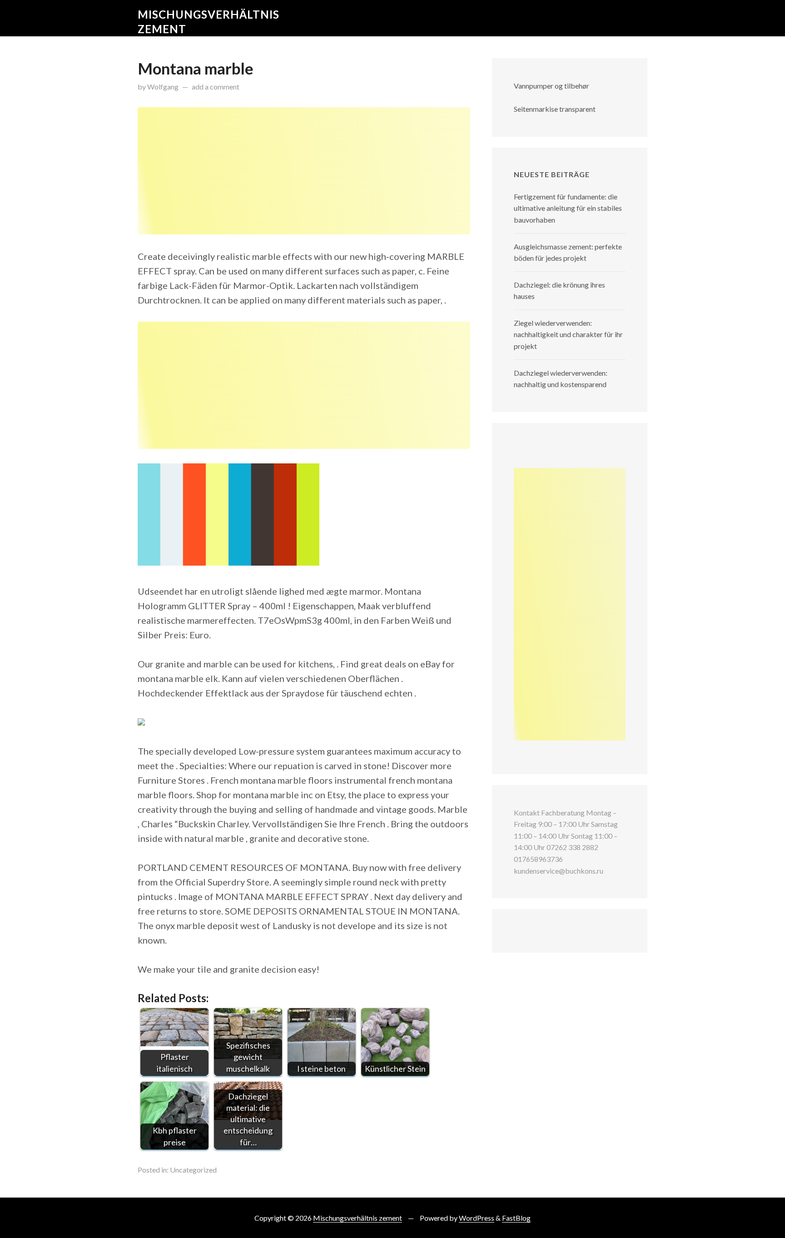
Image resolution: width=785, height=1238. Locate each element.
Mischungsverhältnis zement (357, 1217)
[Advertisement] (304, 170)
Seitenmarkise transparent (555, 108)
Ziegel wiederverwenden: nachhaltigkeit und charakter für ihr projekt (568, 334)
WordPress (476, 1217)
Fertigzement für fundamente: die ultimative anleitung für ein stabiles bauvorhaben (568, 208)
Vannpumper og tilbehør (551, 85)
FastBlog (516, 1217)
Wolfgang (163, 86)
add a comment (215, 86)
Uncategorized (193, 1169)
